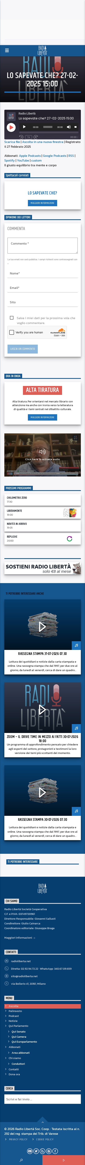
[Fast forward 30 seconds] (36, 137)
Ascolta (13, 1006)
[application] (48, 127)
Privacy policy (18, 1139)
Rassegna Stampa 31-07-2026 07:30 (42, 654)
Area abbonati (21, 1053)
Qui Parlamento (18, 1026)
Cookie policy (45, 1139)
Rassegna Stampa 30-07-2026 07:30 (42, 820)
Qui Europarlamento (24, 1042)
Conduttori (18, 1064)
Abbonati (14, 1047)
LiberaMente (14, 510)
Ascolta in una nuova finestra (42, 141)
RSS (71, 155)
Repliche (12, 536)
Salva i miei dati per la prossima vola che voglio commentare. (46, 318)
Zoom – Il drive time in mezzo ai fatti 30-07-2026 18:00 (42, 739)
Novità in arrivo (17, 523)
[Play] (24, 127)
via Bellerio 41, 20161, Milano (28, 984)
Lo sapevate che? (42, 193)
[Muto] (69, 127)
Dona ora (14, 1074)
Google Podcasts (54, 155)
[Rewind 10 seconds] (21, 137)
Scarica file (12, 141)
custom (36, 160)
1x (28, 137)
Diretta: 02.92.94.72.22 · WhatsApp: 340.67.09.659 (41, 969)
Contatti (14, 1069)
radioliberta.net (21, 961)
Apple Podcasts (30, 155)
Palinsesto (15, 1011)
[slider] (75, 126)
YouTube (23, 160)
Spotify (9, 160)
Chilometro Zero (17, 497)
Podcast (14, 1016)
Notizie (13, 1021)
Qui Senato (19, 1032)
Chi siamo (15, 1058)
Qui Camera (19, 1037)
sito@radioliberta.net (24, 976)
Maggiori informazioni (42, 203)
